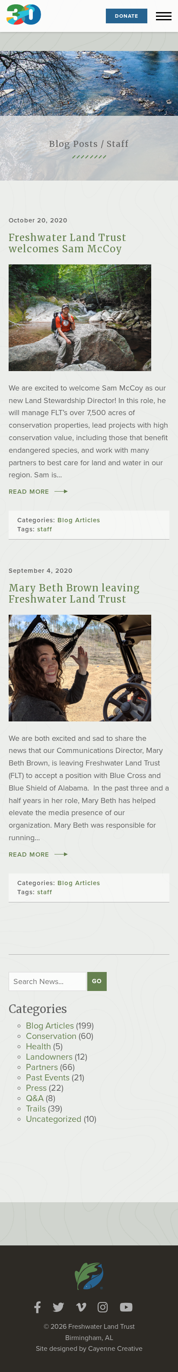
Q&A (35, 1098)
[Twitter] (58, 1307)
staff (44, 529)
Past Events (48, 1078)
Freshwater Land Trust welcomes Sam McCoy (68, 243)
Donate (126, 16)
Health (38, 1047)
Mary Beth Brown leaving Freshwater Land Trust (74, 593)
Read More (29, 491)
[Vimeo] (81, 1307)
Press (36, 1088)
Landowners (49, 1057)
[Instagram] (103, 1307)
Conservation (51, 1036)
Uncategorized (54, 1119)
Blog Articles (50, 1026)
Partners (42, 1067)
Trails (36, 1109)
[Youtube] (126, 1307)
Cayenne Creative (115, 1348)
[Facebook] (37, 1307)
